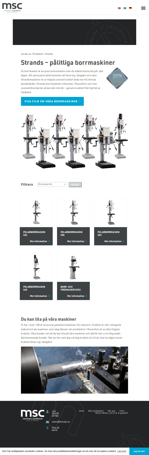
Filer (122, 410)
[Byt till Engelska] (119, 8)
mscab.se (26, 53)
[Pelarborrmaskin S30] (73, 212)
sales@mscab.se (57, 422)
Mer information (38, 241)
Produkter (38, 53)
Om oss (112, 410)
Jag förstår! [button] (139, 451)
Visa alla (75, 184)
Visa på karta (55, 428)
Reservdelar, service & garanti (111, 412)
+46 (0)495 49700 (55, 413)
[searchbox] (52, 184)
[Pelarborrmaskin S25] (36, 212)
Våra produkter (96, 410)
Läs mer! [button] (121, 451)
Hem (81, 410)
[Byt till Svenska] (125, 8)
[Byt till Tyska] (130, 8)
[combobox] (52, 184)
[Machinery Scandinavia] (12, 11)
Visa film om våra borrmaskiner (51, 101)
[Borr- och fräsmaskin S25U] (73, 267)
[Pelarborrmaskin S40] (36, 267)
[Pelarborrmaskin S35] (110, 212)
